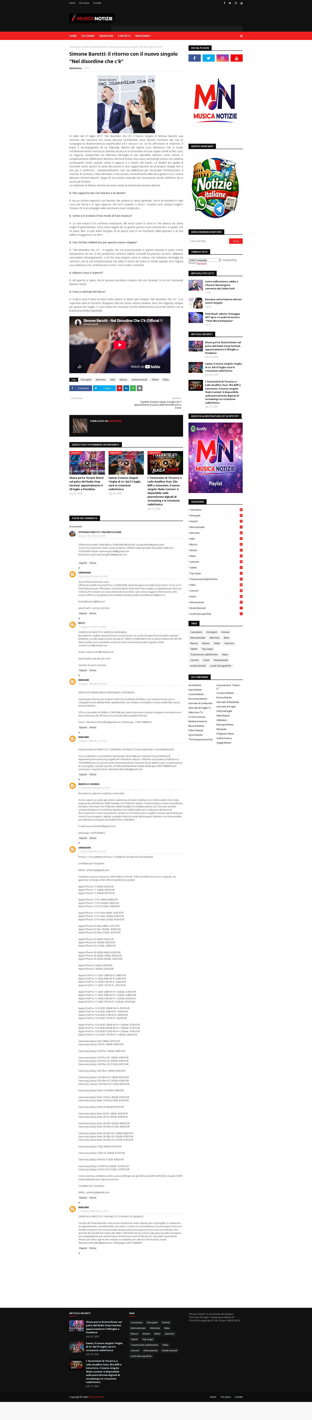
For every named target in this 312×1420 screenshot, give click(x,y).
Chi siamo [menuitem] (88, 35)
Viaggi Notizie (223, 742)
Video (87, 46)
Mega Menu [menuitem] (142, 35)
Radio (216, 556)
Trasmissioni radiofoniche (216, 579)
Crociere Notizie (225, 693)
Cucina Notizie (196, 694)
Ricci (81, 623)
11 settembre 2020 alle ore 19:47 (94, 787)
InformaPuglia (224, 711)
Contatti (97, 3)
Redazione (76, 68)
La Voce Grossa (196, 716)
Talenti (154, 379)
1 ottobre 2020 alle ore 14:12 (92, 851)
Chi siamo (84, 3)
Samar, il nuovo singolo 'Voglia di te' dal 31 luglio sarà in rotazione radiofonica (125, 483)
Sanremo (216, 561)
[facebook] (224, 3)
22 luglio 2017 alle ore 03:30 (92, 535)
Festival (216, 521)
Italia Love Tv (195, 712)
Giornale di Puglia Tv (199, 707)
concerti (216, 590)
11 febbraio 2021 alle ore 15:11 (93, 1211)
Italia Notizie (223, 715)
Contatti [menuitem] (124, 35)
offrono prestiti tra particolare (99, 532)
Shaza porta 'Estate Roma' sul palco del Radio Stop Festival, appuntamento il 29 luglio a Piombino (86, 483)
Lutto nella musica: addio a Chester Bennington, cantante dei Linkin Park (221, 285)
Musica (123, 379)
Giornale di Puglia (226, 706)
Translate (201, 263)
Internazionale (216, 527)
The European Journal (200, 739)
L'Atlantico (221, 720)
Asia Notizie (194, 685)
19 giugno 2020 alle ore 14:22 (93, 740)
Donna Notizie (224, 697)
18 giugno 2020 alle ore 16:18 (93, 683)
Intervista (101, 379)
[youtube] (241, 3)
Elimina (93, 563)
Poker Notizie (195, 730)
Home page (75, 46)
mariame (83, 680)
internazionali (216, 602)
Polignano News (225, 733)
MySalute (221, 729)
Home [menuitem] (73, 35)
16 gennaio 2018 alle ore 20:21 (93, 576)
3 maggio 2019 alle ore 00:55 (92, 626)
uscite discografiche (216, 613)
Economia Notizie (197, 698)
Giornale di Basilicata (227, 702)
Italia (112, 379)
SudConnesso (224, 738)
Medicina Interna (197, 721)
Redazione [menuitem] (106, 35)
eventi (216, 596)
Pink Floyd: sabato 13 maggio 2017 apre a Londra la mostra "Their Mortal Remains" (222, 317)
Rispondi (83, 563)
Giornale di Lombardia (200, 703)
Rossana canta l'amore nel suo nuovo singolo (223, 301)
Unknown (84, 572)
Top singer (216, 573)
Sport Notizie (195, 734)
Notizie (216, 550)
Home (72, 3)
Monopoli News (224, 724)
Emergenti (86, 379)
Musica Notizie (196, 725)
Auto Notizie (195, 689)
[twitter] (230, 3)
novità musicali (139, 379)
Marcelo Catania (88, 784)
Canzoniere (216, 509)
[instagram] (236, 3)
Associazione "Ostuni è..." (228, 687)
